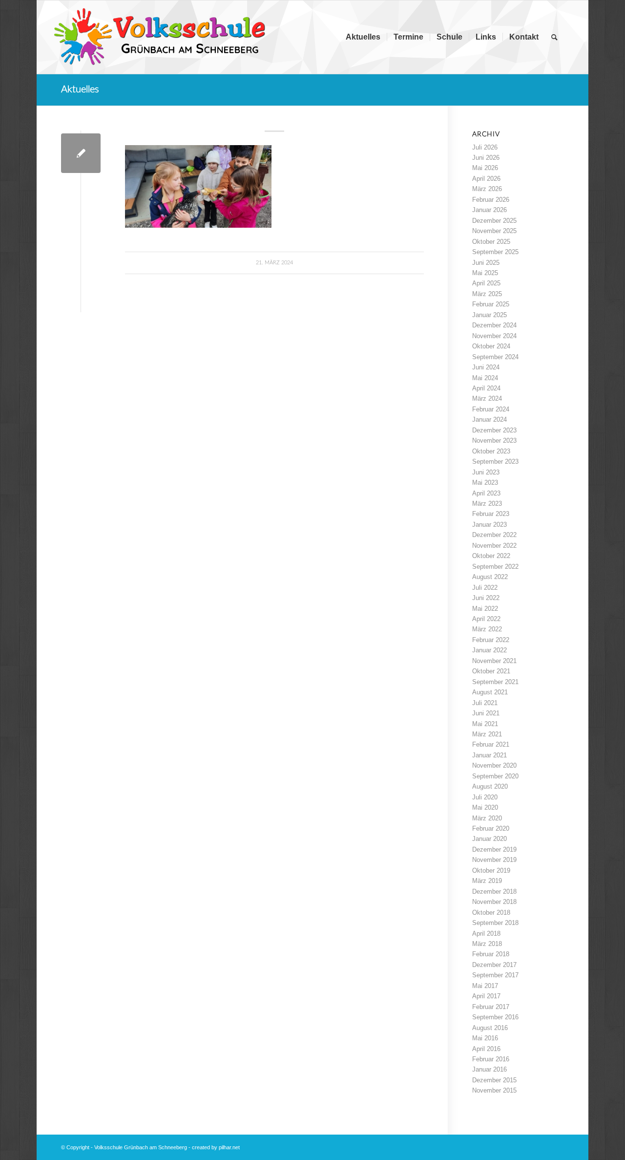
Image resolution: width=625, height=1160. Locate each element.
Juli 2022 (485, 587)
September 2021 (495, 682)
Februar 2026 (490, 199)
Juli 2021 (485, 703)
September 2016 (495, 1017)
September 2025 (495, 252)
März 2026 (487, 189)
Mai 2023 (485, 482)
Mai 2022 (485, 608)
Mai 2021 (485, 724)
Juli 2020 (485, 797)
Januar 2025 (489, 315)
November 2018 (494, 901)
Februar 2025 (490, 304)
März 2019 (487, 880)
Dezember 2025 (494, 220)
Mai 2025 (485, 273)
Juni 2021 (486, 713)
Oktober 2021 (491, 671)
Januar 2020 (489, 838)
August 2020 (490, 786)
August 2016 (490, 1027)
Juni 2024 (486, 367)
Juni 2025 (486, 262)
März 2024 (487, 398)
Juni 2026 (486, 157)
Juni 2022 (486, 597)
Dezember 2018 (494, 891)
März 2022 (487, 629)
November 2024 (494, 336)
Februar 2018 (490, 954)
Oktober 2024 (491, 346)
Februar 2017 (490, 1006)
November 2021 (494, 661)
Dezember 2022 (494, 534)
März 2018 (487, 943)
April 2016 (486, 1049)
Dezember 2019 (494, 849)
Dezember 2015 (494, 1080)
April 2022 (486, 619)
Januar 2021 (489, 755)
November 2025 (494, 231)
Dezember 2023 (494, 430)
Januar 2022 (489, 650)
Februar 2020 (490, 828)
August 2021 (490, 692)
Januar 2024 (489, 419)
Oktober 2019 (491, 870)
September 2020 (495, 776)
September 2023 (495, 461)
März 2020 (487, 818)
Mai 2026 (485, 168)
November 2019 (494, 859)
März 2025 (487, 294)
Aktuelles (80, 89)
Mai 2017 (485, 985)
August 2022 (490, 576)
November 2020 (494, 765)
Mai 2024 (485, 378)
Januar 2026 (489, 210)
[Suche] (554, 37)
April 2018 (486, 933)
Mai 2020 (485, 807)
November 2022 (494, 545)
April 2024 (486, 388)
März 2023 (487, 503)
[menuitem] (363, 37)
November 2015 (494, 1090)
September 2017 (495, 975)
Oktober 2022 (491, 555)
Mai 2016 (485, 1038)
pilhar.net (229, 1147)
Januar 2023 (489, 524)
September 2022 (495, 566)
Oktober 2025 (491, 241)
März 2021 (487, 734)
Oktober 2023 (491, 451)
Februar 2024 (490, 409)
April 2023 (486, 493)
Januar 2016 (489, 1069)
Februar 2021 (490, 744)
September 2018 (495, 922)
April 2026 (486, 178)
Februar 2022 (490, 640)
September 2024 (495, 357)
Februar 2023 (490, 513)
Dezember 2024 (494, 325)
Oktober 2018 (491, 912)
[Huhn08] (81, 153)
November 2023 (494, 440)
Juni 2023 (486, 472)
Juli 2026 (485, 147)
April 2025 (486, 283)
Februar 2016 (490, 1059)
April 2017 (486, 996)
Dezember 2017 (494, 964)
